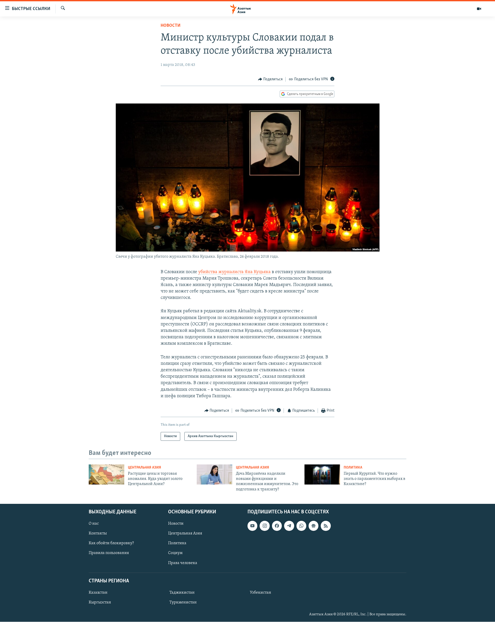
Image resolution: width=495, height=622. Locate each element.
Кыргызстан (100, 602)
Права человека (182, 563)
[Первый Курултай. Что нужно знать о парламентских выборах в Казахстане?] (322, 474)
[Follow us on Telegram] (289, 526)
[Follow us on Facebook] (277, 526)
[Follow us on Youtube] (252, 526)
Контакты (98, 533)
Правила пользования (109, 553)
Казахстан (98, 593)
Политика (353, 468)
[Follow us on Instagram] (264, 526)
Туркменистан (183, 602)
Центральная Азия (144, 468)
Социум (175, 553)
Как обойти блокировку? (111, 543)
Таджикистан (182, 593)
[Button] (270, 79)
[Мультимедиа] (479, 8)
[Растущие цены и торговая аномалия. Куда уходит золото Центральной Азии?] (106, 474)
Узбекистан (260, 593)
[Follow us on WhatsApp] (301, 526)
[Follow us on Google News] (313, 526)
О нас (94, 524)
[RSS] (326, 526)
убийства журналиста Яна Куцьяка (234, 272)
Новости (170, 25)
